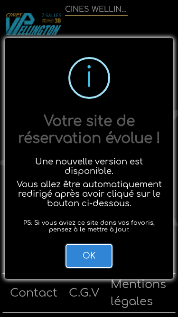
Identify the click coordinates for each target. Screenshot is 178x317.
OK (89, 255)
